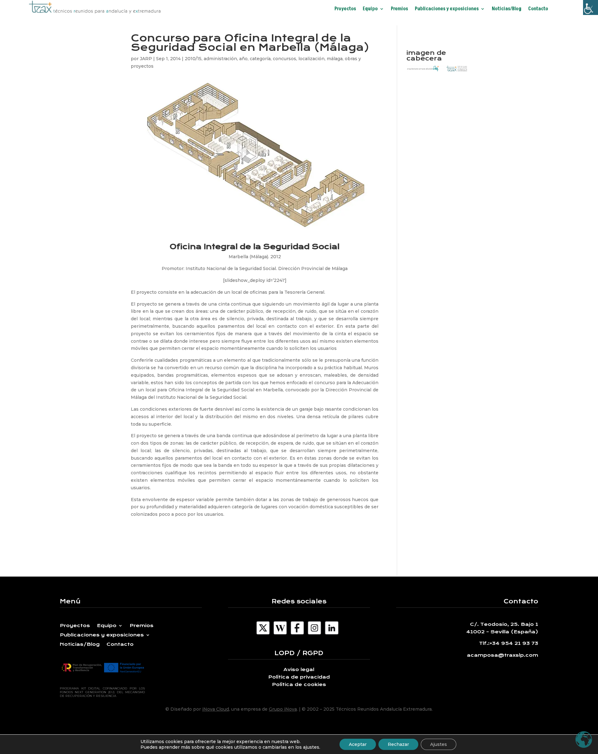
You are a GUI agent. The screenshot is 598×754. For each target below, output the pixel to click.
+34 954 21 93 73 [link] (514, 643)
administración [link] (220, 58)
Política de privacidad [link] (299, 677)
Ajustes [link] (438, 744)
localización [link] (311, 58)
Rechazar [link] (398, 744)
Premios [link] (399, 9)
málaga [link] (335, 58)
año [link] (243, 58)
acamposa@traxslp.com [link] (502, 655)
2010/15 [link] (193, 58)
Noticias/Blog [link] (506, 9)
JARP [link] (146, 58)
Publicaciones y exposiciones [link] (447, 9)
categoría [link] (260, 58)
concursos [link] (284, 58)
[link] (590, 7)
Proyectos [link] (345, 9)
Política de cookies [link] (299, 684)
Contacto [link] (538, 9)
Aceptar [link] (358, 744)
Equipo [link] (370, 9)
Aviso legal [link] (298, 669)
